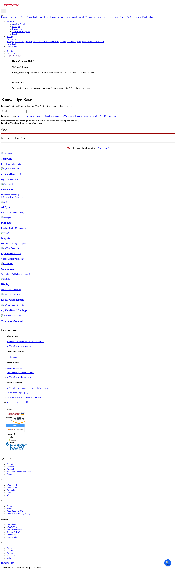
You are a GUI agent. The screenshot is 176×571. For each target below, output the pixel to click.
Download (11, 44)
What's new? (103, 148)
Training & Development (70, 41)
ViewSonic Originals (21, 31)
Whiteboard (12, 485)
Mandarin (54, 17)
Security (10, 467)
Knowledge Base (51, 41)
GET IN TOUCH (15, 56)
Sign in (10, 51)
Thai (61, 17)
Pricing (10, 36)
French (67, 17)
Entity (9, 41)
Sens (9, 492)
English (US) (125, 17)
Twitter (10, 553)
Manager (16, 26)
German (115, 17)
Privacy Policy (7, 563)
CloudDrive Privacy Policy (18, 513)
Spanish (73, 17)
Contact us (11, 474)
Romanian (5, 17)
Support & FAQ (14, 532)
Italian (150, 17)
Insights (15, 34)
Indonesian (15, 17)
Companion (17, 29)
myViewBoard (18, 24)
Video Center (12, 534)
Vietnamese (136, 17)
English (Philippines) (87, 17)
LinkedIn (11, 550)
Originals (11, 490)
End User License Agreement (19, 471)
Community (12, 46)
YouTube (11, 555)
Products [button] (10, 21)
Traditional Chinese (41, 17)
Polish (23, 17)
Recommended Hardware (93, 41)
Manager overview (26, 116)
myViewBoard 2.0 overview (104, 116)
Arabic (29, 17)
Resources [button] (11, 39)
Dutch (144, 17)
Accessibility (12, 469)
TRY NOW (12, 53)
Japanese (107, 17)
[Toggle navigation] (3, 11)
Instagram (11, 558)
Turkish (100, 17)
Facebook (11, 548)
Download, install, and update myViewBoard (55, 116)
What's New (38, 41)
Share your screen (83, 116)
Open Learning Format (22, 41)
